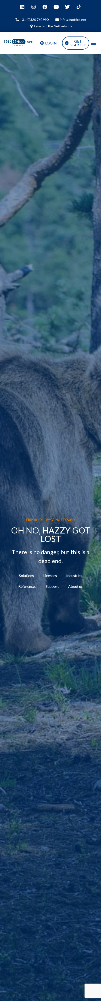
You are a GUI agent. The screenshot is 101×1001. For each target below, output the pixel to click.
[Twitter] (67, 7)
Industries (74, 575)
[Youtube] (56, 7)
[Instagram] (33, 7)
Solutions (26, 575)
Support (52, 586)
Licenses (50, 575)
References (27, 586)
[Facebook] (45, 7)
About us (75, 586)
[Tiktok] (78, 7)
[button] (93, 43)
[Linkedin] (22, 7)
